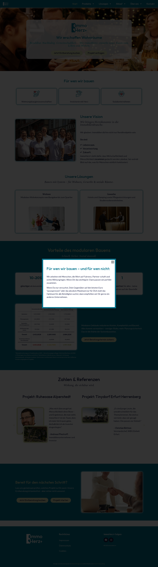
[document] (79, 283)
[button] (113, 262)
